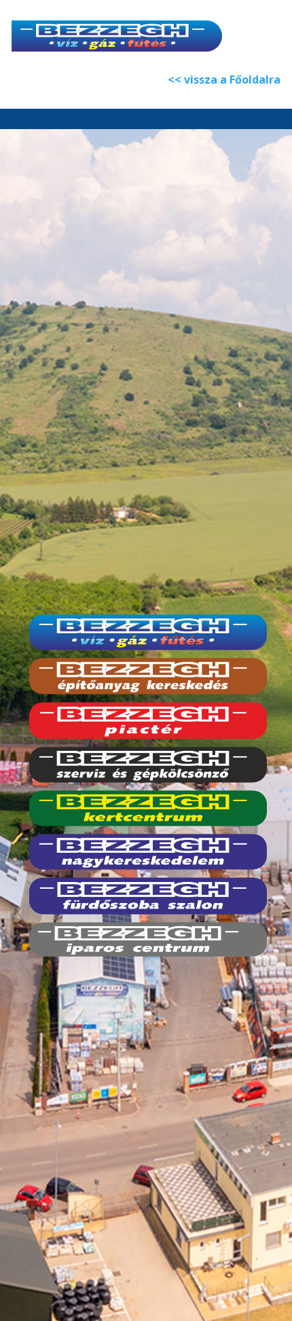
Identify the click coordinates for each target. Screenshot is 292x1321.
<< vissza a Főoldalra (224, 79)
